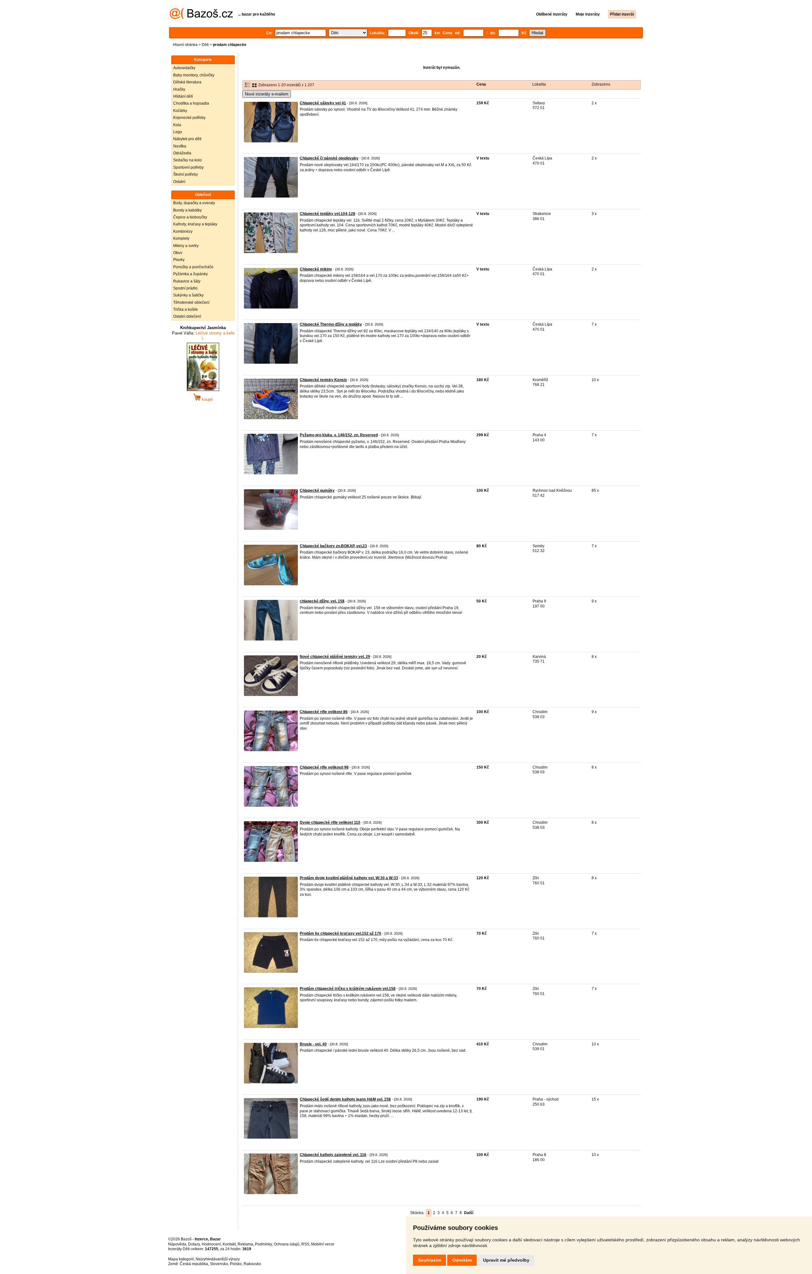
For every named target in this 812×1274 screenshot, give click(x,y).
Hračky (179, 89)
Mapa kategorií (181, 1259)
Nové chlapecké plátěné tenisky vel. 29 (335, 656)
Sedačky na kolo (187, 160)
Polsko (236, 1264)
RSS (305, 1244)
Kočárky (180, 110)
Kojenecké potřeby (189, 117)
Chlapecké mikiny (316, 269)
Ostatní (179, 181)
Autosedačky (184, 68)
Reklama (245, 1244)
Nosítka (179, 146)
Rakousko (252, 1264)
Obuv (177, 252)
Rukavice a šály (186, 281)
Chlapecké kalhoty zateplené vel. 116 (333, 1155)
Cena (481, 84)
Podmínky (263, 1244)
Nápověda (177, 1244)
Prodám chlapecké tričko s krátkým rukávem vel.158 (348, 988)
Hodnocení (211, 1244)
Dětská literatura (187, 82)
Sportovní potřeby (188, 167)
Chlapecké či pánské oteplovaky (329, 158)
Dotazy (194, 1244)
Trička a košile (185, 309)
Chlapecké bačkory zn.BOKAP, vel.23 (333, 546)
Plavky (179, 259)
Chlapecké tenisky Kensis (323, 380)
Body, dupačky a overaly (194, 203)
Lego (177, 132)
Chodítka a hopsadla (191, 103)
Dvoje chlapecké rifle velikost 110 (330, 822)
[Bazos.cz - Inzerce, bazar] (201, 18)
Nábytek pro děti (187, 139)
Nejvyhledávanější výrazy (218, 1259)
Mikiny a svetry (186, 246)
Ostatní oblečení (187, 316)
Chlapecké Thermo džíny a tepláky (331, 324)
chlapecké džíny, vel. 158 (322, 601)
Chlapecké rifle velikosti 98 (324, 767)
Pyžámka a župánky (190, 274)
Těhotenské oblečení (191, 302)
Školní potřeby (185, 174)
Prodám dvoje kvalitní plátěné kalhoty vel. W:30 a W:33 (349, 878)
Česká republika (194, 1264)
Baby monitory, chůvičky (193, 75)
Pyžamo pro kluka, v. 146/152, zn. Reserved (339, 435)
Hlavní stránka (185, 44)
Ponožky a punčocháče (193, 267)
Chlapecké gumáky (317, 490)
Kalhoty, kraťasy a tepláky (195, 224)
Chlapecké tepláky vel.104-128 (327, 213)
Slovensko (219, 1264)
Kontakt (229, 1244)
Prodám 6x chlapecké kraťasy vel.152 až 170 (340, 933)
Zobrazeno (601, 84)
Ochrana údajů (286, 1244)
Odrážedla (182, 153)
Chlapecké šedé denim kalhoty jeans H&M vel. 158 (345, 1099)
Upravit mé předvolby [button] (506, 1260)
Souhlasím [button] (429, 1260)
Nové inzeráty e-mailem (266, 94)
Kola (177, 125)
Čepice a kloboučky (190, 217)
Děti (205, 44)
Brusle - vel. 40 (313, 1044)
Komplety (181, 238)
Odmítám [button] (462, 1260)
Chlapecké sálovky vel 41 (323, 103)
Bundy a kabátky (187, 210)
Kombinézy (183, 231)
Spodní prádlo (185, 288)
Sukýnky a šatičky (188, 295)
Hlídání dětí (183, 96)
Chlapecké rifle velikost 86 (324, 712)
